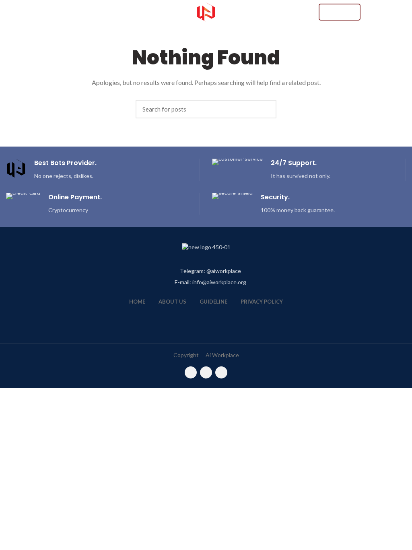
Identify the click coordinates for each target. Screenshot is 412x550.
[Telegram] (221, 372)
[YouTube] (206, 372)
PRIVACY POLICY (262, 301)
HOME (137, 301)
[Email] (191, 372)
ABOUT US (172, 301)
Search (266, 109)
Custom (340, 12)
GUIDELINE (213, 301)
